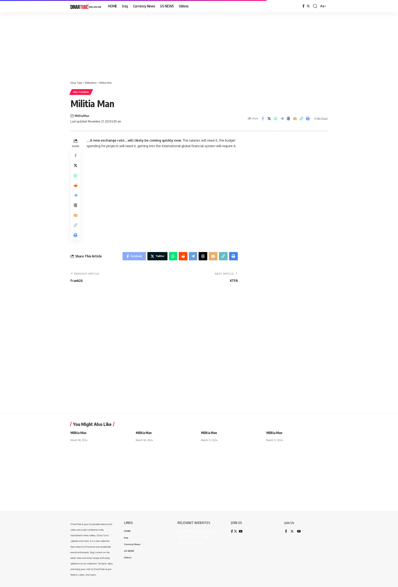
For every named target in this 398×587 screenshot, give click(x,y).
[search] (315, 6)
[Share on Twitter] (269, 118)
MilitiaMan (81, 91)
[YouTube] (298, 532)
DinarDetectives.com (193, 537)
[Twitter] (308, 6)
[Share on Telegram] (282, 118)
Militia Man (78, 433)
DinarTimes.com (190, 542)
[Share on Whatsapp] (275, 118)
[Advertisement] (128, 45)
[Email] (295, 118)
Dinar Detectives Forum (195, 531)
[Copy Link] (301, 118)
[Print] (308, 118)
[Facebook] (303, 6)
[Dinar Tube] (85, 6)
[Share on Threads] (288, 118)
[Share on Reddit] (75, 185)
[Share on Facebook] (263, 118)
